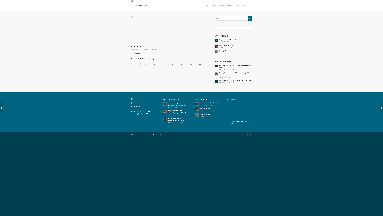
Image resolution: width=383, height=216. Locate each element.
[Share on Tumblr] (172, 64)
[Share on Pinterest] (154, 64)
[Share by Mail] (200, 64)
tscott (154, 50)
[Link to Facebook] (250, 134)
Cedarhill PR (158, 135)
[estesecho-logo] (168, 30)
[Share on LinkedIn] (163, 64)
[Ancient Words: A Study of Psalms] (1, 108)
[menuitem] (207, 5)
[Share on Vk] (181, 64)
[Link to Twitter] (247, 134)
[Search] (250, 5)
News (147, 50)
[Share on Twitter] (145, 64)
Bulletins (143, 50)
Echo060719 (135, 53)
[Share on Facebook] (135, 64)
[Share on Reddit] (190, 64)
